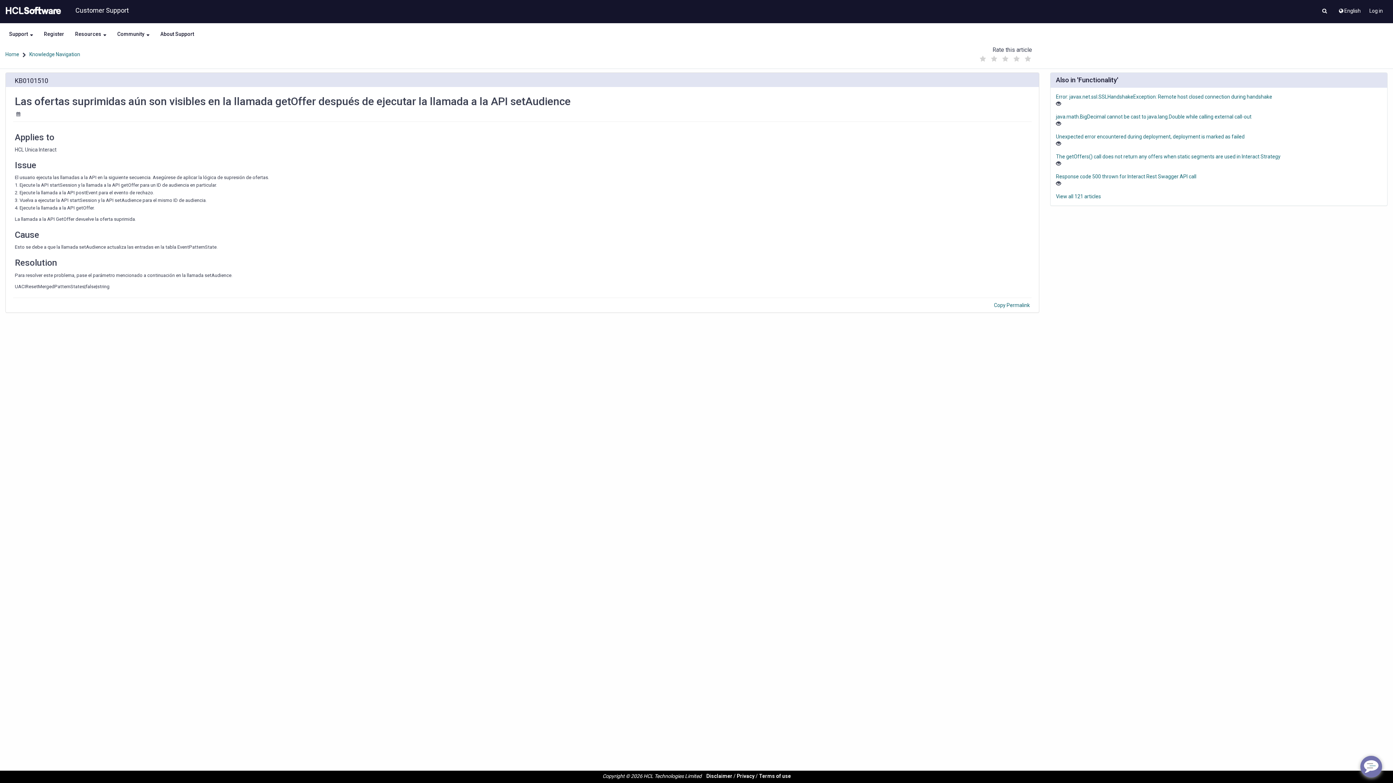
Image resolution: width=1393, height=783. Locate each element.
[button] (1324, 11)
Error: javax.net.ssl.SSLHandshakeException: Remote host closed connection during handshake (1164, 97)
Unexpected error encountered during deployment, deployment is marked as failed (1150, 137)
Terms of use (775, 776)
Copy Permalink (1012, 305)
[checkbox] (982, 59)
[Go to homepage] (32, 11)
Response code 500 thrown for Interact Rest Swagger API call (1126, 176)
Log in (1376, 11)
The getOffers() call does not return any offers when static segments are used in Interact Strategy (1168, 157)
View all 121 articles (1078, 196)
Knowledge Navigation (54, 54)
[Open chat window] (1371, 767)
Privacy (746, 776)
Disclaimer (719, 776)
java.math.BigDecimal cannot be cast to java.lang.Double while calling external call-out (1154, 117)
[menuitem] (1349, 9)
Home (12, 54)
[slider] (1005, 57)
